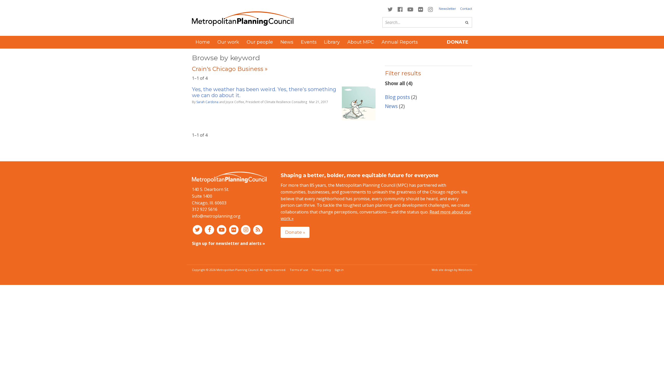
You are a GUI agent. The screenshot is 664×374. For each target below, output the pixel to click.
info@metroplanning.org (216, 216)
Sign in (339, 270)
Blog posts (397, 97)
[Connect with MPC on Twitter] (390, 9)
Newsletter (447, 8)
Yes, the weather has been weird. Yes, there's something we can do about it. (264, 92)
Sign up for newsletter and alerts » (228, 243)
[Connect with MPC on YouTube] (410, 9)
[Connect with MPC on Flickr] (421, 9)
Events (309, 42)
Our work (228, 42)
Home (203, 42)
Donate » (295, 232)
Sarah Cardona (207, 102)
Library (332, 42)
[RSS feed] (258, 229)
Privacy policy (321, 270)
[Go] (467, 22)
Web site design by (452, 270)
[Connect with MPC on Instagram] (430, 9)
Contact (466, 8)
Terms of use (299, 270)
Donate (457, 42)
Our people (260, 42)
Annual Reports (400, 42)
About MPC (360, 42)
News (286, 42)
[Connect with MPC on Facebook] (400, 9)
